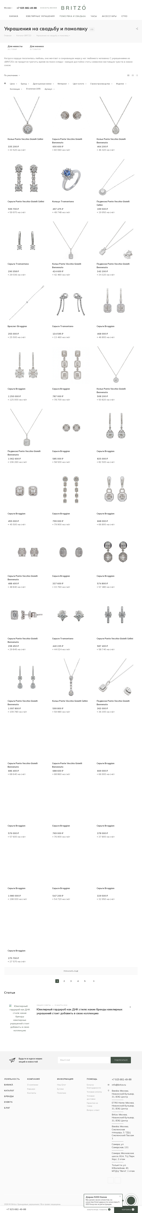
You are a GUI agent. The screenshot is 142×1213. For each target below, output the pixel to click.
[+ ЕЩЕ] (134, 16)
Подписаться (121, 1060)
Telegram (111, 1180)
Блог (7, 1108)
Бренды (9, 1096)
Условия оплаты (94, 1092)
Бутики (60, 1089)
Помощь (92, 1079)
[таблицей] (137, 75)
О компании (32, 1084)
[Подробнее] (130, 1007)
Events (8, 1102)
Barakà (8, 1084)
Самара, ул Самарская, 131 (120, 1146)
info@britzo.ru (119, 1084)
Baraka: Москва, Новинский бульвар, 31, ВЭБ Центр (123, 1093)
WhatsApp (118, 1180)
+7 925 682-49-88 (27, 7)
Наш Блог (61, 1084)
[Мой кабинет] (136, 8)
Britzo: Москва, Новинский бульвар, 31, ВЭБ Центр (123, 1117)
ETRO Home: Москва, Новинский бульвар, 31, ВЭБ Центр (123, 1105)
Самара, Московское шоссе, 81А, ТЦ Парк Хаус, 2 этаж (123, 1156)
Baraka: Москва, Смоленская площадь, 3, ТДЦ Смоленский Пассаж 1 (123, 1132)
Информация (65, 1079)
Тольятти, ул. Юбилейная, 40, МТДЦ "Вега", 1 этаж (123, 1168)
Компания (33, 1079)
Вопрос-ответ (93, 1110)
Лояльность (12, 1079)
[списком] (133, 75)
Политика (61, 1093)
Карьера (31, 1089)
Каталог (9, 1090)
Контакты (31, 1093)
